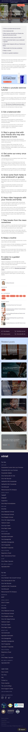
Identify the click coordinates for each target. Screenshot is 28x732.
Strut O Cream (5, 602)
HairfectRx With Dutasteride (8, 481)
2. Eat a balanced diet (8, 31)
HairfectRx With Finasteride (8, 484)
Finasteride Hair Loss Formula (9, 470)
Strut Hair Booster (6, 478)
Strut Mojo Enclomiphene (8, 503)
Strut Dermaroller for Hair (8, 476)
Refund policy (3, 724)
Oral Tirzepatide (5, 545)
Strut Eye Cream (5, 525)
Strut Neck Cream (6, 528)
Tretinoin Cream (5, 523)
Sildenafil (3, 498)
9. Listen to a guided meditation (10, 53)
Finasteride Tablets (6, 473)
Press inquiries (5, 683)
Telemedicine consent (5, 722)
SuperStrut (4, 500)
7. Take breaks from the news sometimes (12, 48)
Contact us (4, 680)
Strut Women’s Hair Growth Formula (11, 578)
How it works (4, 672)
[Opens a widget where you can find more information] (22, 729)
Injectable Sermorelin (7, 536)
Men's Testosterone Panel (8, 556)
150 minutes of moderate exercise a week (15, 104)
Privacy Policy (4, 720)
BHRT (2, 597)
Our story (4, 674)
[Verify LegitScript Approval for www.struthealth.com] (3, 705)
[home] (8, 5)
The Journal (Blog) (6, 686)
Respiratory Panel (6, 553)
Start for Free (20, 5)
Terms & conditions (4, 718)
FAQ (2, 677)
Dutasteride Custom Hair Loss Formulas (12, 467)
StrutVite (3, 509)
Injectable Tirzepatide (7, 547)
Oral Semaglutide (6, 539)
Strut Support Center (7, 688)
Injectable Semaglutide (7, 542)
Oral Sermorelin (5, 534)
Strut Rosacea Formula (7, 514)
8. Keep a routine (7, 50)
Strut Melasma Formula (7, 511)
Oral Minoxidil (5, 487)
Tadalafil (3, 495)
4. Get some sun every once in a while (12, 37)
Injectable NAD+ (5, 566)
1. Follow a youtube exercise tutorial (11, 28)
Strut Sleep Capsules (7, 561)
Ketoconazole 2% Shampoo (9, 489)
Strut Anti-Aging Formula (8, 520)
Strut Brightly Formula (7, 517)
